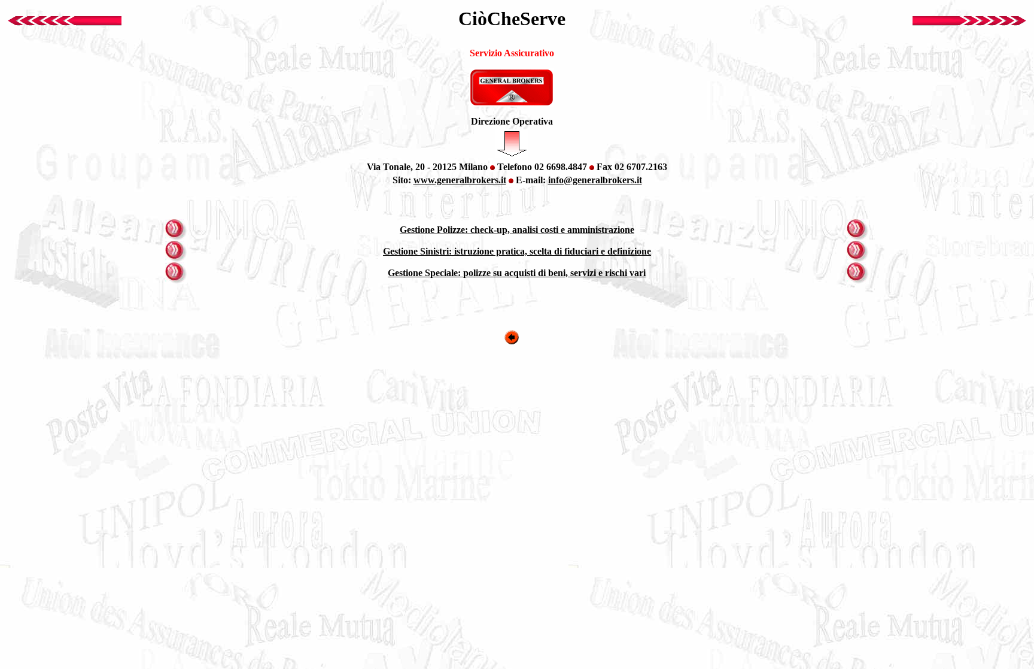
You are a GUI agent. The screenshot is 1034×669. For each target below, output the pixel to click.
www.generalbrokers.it (459, 180)
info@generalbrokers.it (595, 180)
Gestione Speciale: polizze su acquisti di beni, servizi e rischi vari (517, 273)
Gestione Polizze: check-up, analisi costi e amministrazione (517, 230)
